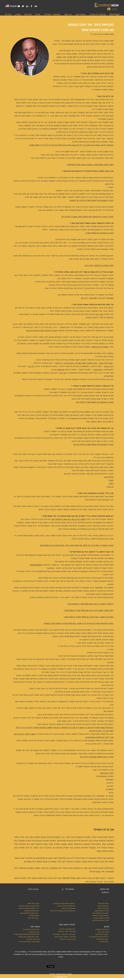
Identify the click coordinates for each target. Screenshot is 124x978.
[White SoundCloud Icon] (35, 6)
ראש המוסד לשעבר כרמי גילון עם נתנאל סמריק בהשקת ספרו (88, 610)
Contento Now (62, 977)
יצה (65, 363)
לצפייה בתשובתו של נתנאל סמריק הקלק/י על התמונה (91, 200)
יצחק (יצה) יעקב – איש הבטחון (100, 363)
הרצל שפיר (97, 369)
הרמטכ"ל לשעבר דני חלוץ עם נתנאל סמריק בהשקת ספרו (90, 604)
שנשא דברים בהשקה (99, 347)
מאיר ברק (99, 314)
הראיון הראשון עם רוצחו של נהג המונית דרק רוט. (35, 242)
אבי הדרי (62, 373)
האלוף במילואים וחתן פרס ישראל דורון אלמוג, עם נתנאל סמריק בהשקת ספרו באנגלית (78, 623)
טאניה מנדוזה (80, 363)
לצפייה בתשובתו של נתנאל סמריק (99, 233)
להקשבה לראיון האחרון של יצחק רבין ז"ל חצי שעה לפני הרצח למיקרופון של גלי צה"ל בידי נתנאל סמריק (71, 145)
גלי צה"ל (110, 486)
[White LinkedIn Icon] (27, 6)
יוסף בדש (72, 392)
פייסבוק (109, 783)
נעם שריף (109, 298)
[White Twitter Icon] (23, 6)
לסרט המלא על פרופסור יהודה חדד (98, 265)
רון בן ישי (85, 298)
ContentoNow (36, 565)
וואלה (111, 483)
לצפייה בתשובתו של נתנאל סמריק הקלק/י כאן (94, 402)
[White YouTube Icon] (18, 6)
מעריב (110, 480)
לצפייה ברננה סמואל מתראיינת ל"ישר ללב (96, 757)
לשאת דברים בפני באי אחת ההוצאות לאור (68, 519)
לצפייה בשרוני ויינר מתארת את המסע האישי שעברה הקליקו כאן (87, 216)
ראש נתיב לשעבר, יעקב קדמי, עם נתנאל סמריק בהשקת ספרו (88, 617)
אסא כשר (93, 298)
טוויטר (110, 792)
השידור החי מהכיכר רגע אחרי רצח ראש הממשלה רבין (92, 76)
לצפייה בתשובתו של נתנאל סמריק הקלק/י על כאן (93, 444)
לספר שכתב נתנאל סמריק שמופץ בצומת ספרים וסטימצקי (90, 164)
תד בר (30, 366)
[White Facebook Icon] (31, 6)
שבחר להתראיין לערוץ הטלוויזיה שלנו (41, 330)
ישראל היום (108, 477)
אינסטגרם (109, 789)
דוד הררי (101, 298)
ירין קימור (59, 363)
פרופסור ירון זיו (57, 369)
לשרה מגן (95, 412)
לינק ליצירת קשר (106, 773)
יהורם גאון (109, 714)
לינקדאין (110, 786)
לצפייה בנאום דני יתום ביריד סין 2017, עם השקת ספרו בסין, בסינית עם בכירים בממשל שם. (76, 545)
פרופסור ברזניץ (66, 366)
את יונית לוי (96, 708)
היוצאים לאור (42, 724)
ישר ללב (30, 717)
